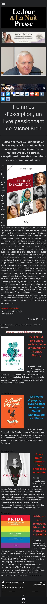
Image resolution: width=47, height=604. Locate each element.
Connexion (41, 582)
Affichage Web (39, 585)
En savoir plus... (8, 393)
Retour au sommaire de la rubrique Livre (23, 332)
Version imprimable (12, 583)
